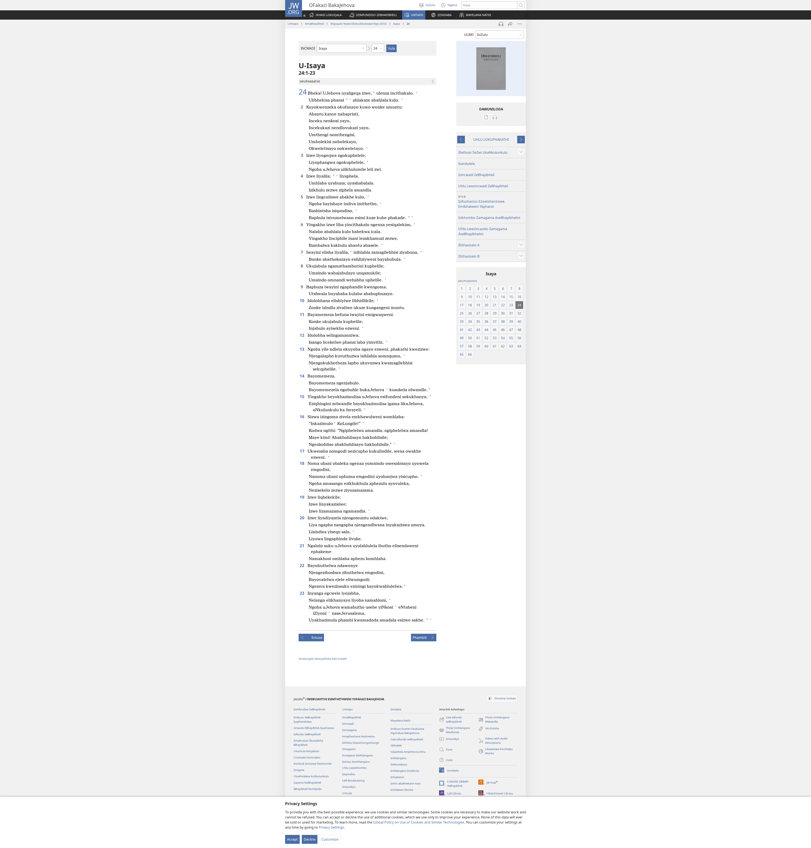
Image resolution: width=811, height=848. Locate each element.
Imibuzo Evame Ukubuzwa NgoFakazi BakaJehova (407, 731)
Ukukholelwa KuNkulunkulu (311, 776)
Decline (310, 839)
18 (302, 463)
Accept (292, 839)
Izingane (299, 770)
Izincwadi (348, 724)
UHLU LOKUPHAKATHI (491, 139)
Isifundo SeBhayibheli (307, 734)
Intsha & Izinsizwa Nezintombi (313, 763)
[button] (373, 15)
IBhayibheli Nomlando (308, 789)
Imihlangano (399, 758)
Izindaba (396, 709)
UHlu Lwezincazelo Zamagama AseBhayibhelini (482, 231)
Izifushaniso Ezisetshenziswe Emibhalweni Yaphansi (481, 202)
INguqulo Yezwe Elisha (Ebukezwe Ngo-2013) (358, 24)
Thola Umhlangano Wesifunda (454, 730)
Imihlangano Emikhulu (405, 771)
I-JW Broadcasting (353, 780)
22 (302, 565)
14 (302, 376)
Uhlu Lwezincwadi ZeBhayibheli (483, 186)
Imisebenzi (397, 777)
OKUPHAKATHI (467, 281)
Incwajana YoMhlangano (357, 755)
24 (303, 92)
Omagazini (349, 749)
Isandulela (466, 163)
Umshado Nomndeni (307, 757)
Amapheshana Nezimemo (358, 736)
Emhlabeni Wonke (402, 790)
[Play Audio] (501, 24)
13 (302, 349)
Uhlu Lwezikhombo (354, 768)
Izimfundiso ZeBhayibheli (309, 709)
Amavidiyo (348, 787)
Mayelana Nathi (400, 720)
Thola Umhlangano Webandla (493, 719)
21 (302, 546)
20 (302, 518)
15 (302, 397)
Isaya (396, 24)
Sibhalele (396, 745)
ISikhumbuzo (399, 764)
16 (302, 417)
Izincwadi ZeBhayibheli (476, 174)
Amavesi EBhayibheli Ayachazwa (314, 728)
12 (302, 335)
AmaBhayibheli (314, 24)
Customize (329, 839)
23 (302, 593)
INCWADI (308, 48)
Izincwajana (349, 730)
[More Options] (519, 24)
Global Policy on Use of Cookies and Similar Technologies (418, 822)
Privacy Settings (331, 827)
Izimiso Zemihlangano (356, 762)
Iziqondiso (348, 774)
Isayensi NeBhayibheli (307, 782)
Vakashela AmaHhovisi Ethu (408, 752)
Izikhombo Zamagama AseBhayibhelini (489, 217)
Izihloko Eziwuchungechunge (360, 743)
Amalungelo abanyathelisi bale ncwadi (323, 659)
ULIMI (469, 34)
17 (302, 451)
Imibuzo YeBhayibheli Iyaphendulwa (307, 719)
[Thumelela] (510, 24)
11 (302, 314)
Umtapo (293, 24)
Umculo (347, 793)
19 (302, 497)
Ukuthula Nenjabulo (306, 751)
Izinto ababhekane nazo (406, 783)
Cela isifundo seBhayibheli (407, 739)
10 (302, 300)
